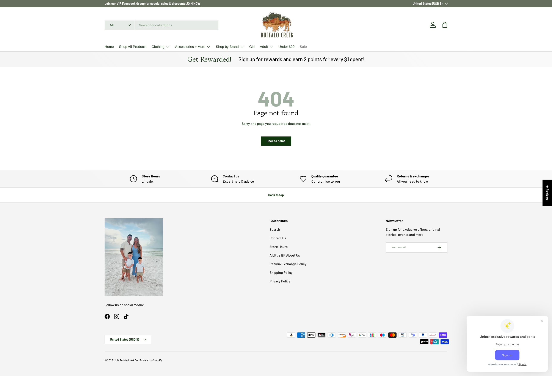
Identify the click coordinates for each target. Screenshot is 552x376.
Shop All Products (132, 47)
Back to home (276, 141)
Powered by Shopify (151, 360)
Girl (252, 47)
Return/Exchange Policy (288, 264)
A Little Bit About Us (285, 255)
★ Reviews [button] (547, 192)
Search (275, 229)
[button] (445, 25)
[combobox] (161, 25)
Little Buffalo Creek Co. (125, 360)
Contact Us (278, 238)
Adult (264, 47)
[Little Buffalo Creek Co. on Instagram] (116, 316)
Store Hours (279, 246)
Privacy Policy (280, 281)
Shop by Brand (227, 47)
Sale (303, 47)
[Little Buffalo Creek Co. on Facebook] (107, 316)
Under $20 (286, 47)
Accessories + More (190, 47)
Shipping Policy (281, 272)
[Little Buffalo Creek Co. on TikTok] (126, 316)
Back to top (276, 195)
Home (109, 47)
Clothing (158, 47)
